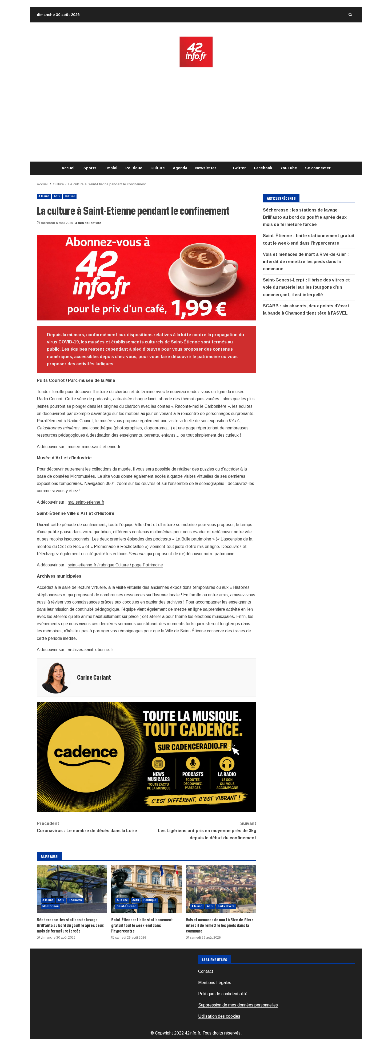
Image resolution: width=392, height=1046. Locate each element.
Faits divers (226, 906)
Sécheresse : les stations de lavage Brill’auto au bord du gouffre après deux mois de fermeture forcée (72, 889)
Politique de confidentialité (222, 994)
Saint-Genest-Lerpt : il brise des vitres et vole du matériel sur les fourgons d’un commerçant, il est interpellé (306, 287)
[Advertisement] (196, 114)
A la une (43, 196)
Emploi (111, 168)
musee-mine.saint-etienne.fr (94, 446)
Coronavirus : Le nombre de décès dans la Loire (87, 827)
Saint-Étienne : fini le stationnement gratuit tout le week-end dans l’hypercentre (146, 889)
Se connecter (318, 168)
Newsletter (205, 168)
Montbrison (50, 906)
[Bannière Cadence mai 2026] (146, 756)
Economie (76, 900)
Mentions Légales (214, 982)
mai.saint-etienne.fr (86, 502)
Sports (90, 168)
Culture (157, 168)
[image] (146, 277)
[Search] (350, 14)
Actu (57, 196)
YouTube (288, 168)
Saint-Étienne (126, 906)
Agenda (180, 168)
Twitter (239, 168)
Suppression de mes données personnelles (238, 1005)
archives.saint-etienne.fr (90, 649)
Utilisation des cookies (219, 1016)
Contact (205, 971)
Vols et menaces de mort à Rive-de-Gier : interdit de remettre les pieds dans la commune (221, 889)
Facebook (263, 168)
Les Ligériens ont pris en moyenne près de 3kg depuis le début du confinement (207, 830)
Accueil (68, 168)
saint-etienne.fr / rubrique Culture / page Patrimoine (115, 565)
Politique (133, 168)
